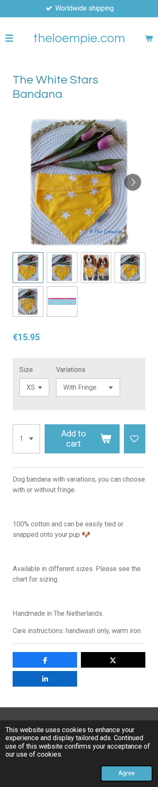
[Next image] (132, 182)
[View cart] (148, 38)
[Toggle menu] (9, 38)
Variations (71, 370)
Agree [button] (126, 773)
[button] (28, 267)
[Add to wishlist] (134, 438)
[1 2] (26, 438)
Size (26, 370)
